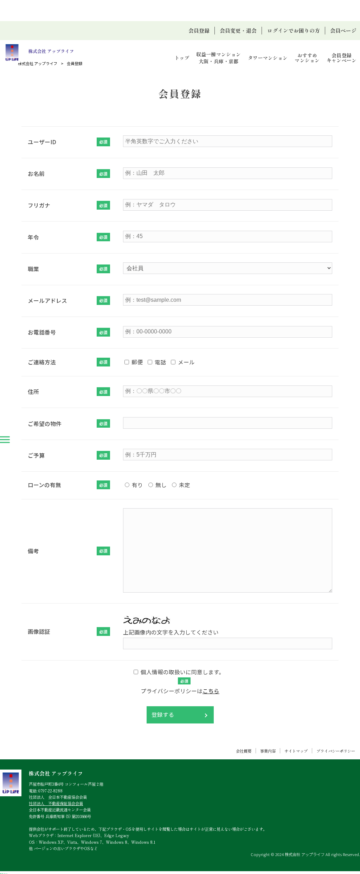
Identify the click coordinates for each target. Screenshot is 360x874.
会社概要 (243, 751)
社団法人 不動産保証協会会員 (56, 803)
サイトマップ (296, 751)
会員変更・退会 (238, 30)
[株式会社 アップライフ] (39, 52)
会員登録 (199, 30)
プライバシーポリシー (335, 751)
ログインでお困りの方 (293, 30)
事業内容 (268, 751)
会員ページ (343, 30)
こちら (210, 691)
